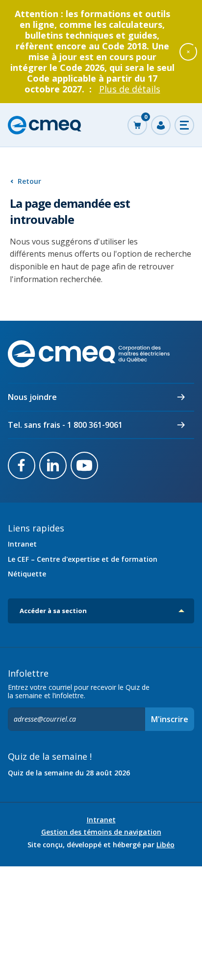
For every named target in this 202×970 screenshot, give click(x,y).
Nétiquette (27, 573)
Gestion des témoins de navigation (101, 832)
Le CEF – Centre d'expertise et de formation (82, 559)
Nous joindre (32, 397)
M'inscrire (169, 719)
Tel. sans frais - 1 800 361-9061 (65, 424)
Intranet (22, 544)
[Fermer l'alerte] (188, 51)
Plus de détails (129, 89)
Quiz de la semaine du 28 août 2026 (69, 772)
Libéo (165, 844)
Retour (29, 181)
